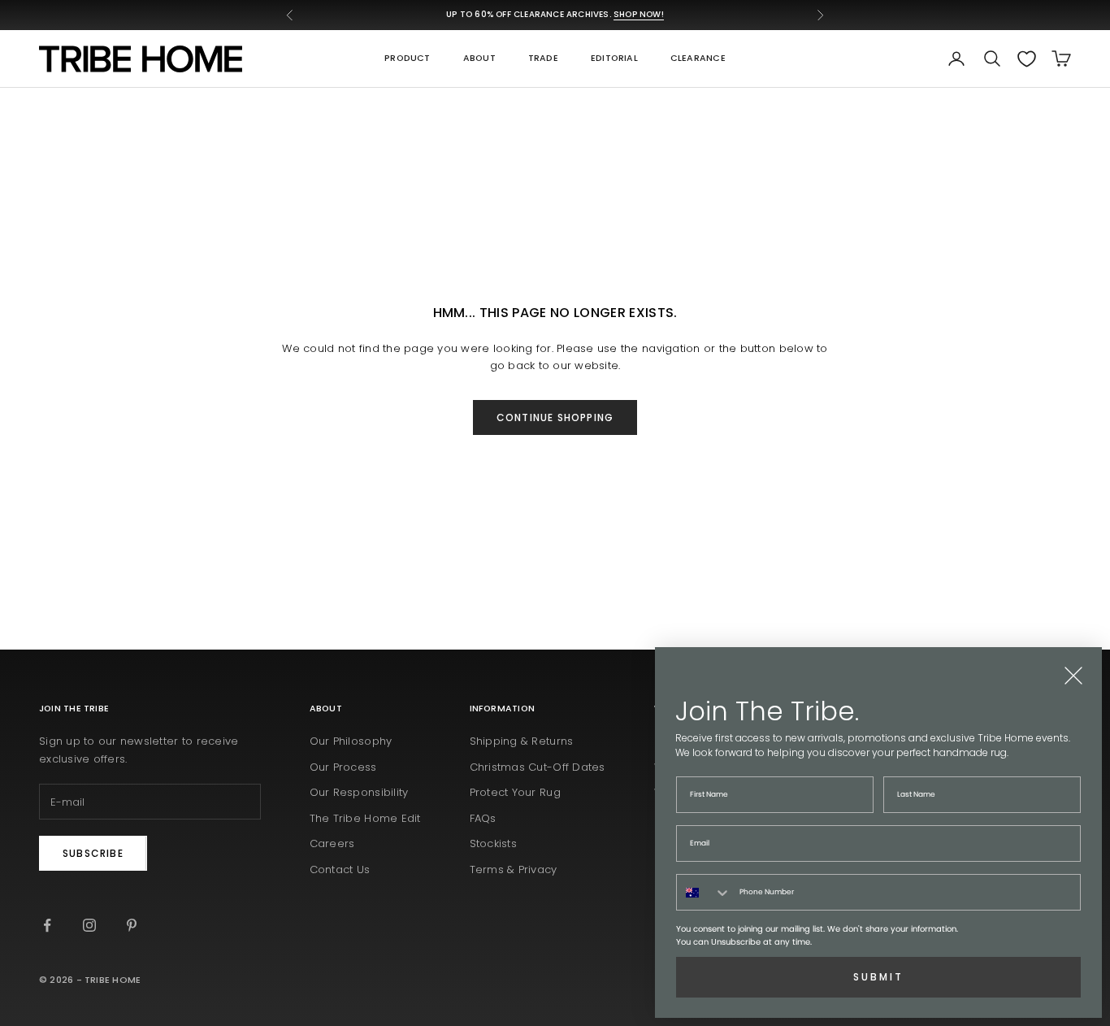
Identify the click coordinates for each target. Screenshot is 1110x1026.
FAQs (483, 818)
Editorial (614, 58)
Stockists (493, 843)
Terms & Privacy (513, 869)
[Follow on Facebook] (47, 925)
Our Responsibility (359, 792)
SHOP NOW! (639, 14)
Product (407, 58)
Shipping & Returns (522, 741)
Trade (543, 58)
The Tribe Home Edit (365, 818)
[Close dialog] (1073, 675)
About (479, 58)
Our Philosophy (351, 741)
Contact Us (340, 869)
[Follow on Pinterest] (132, 925)
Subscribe (93, 853)
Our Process (343, 767)
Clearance (698, 58)
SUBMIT (878, 977)
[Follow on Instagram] (89, 925)
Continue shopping (555, 417)
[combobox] (704, 892)
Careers (332, 843)
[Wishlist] (1026, 58)
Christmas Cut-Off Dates (537, 767)
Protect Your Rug (515, 792)
